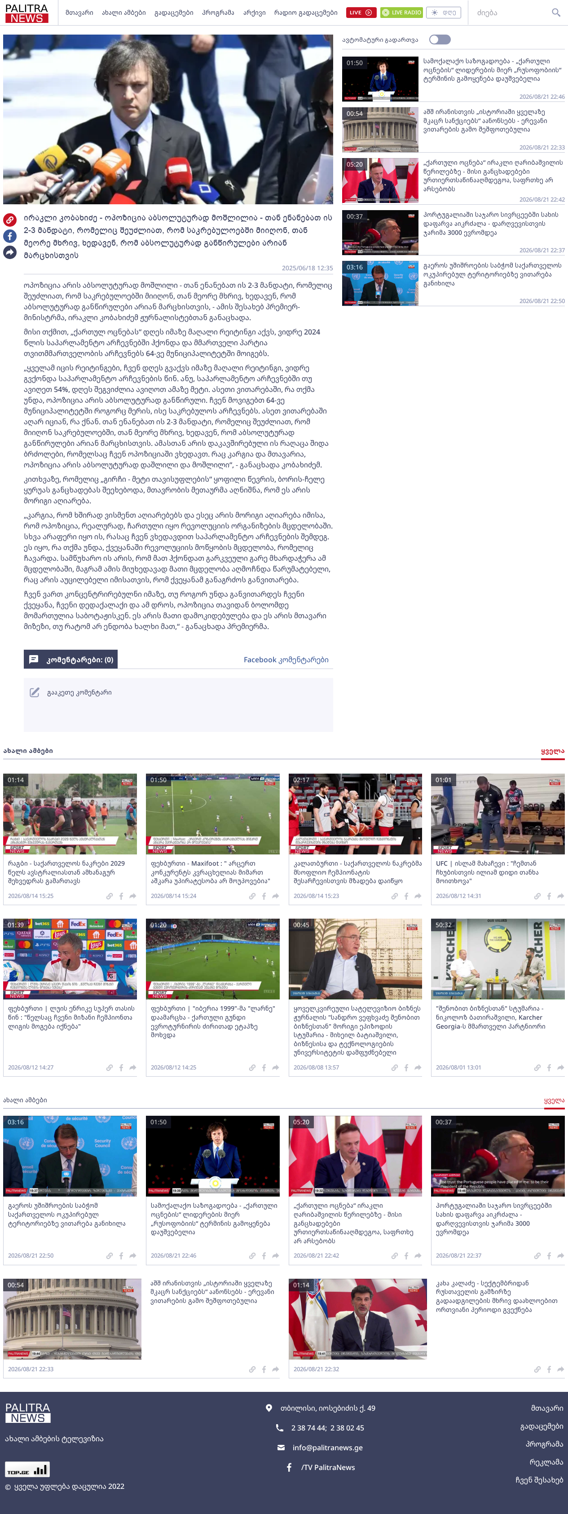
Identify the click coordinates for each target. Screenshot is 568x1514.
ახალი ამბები (124, 12)
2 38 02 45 (347, 1428)
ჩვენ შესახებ (539, 1480)
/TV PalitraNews (328, 1467)
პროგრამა (218, 12)
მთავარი (79, 12)
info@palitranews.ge (328, 1447)
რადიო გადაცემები (306, 12)
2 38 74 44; (309, 1428)
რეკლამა (547, 1462)
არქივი (254, 12)
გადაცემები (174, 12)
